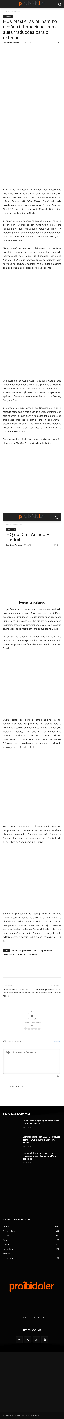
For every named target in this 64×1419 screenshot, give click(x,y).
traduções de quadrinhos (27, 954)
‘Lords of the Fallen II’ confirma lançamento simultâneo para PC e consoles (39, 1156)
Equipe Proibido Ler (14, 43)
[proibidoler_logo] (32, 3)
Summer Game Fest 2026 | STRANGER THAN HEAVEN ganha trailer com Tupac (41, 1140)
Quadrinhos (15, 11)
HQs (35, 950)
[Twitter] (27, 1340)
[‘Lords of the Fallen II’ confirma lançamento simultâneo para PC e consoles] (11, 1158)
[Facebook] (15, 50)
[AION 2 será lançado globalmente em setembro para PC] (11, 1125)
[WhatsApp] (29, 50)
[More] (50, 50)
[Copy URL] (43, 50)
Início (5, 11)
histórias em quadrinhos (21, 950)
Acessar (56, 1041)
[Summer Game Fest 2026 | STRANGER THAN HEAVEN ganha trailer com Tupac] (11, 1141)
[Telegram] (36, 50)
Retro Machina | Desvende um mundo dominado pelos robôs (16, 992)
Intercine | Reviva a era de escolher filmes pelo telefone (46, 991)
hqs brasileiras (46, 950)
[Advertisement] (32, 152)
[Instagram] (36, 1340)
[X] (22, 50)
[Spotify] (45, 1340)
